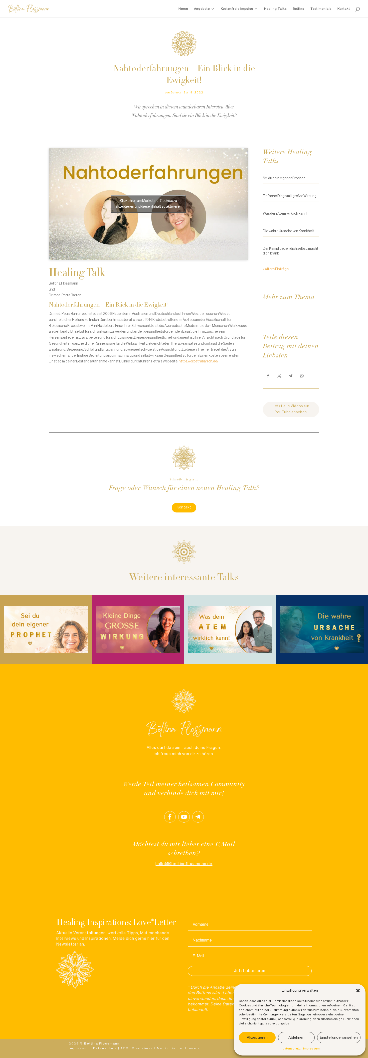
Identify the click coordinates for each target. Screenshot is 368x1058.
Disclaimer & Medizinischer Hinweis (166, 1048)
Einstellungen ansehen (339, 1037)
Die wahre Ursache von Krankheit (288, 231)
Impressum (79, 1048)
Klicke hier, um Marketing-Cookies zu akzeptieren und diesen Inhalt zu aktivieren (148, 203)
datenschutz (291, 1048)
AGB (124, 1048)
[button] (357, 990)
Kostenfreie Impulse (237, 8)
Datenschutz (105, 1048)
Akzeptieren (257, 1037)
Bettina (298, 8)
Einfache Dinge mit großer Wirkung (289, 196)
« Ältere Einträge (276, 269)
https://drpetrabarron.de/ (199, 361)
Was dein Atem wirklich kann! (285, 213)
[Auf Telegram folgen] (198, 817)
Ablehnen (296, 1037)
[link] (268, 375)
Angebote (202, 8)
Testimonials (320, 8)
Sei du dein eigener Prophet (284, 178)
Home (183, 8)
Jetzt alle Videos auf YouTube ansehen (291, 409)
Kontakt (343, 8)
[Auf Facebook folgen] (170, 817)
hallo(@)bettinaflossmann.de (183, 864)
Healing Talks (275, 8)
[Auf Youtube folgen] (184, 817)
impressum (311, 1048)
